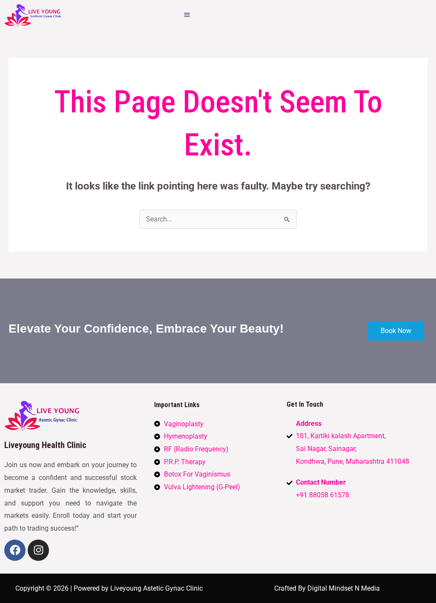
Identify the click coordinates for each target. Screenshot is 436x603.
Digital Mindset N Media (343, 588)
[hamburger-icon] (186, 15)
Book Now (396, 331)
